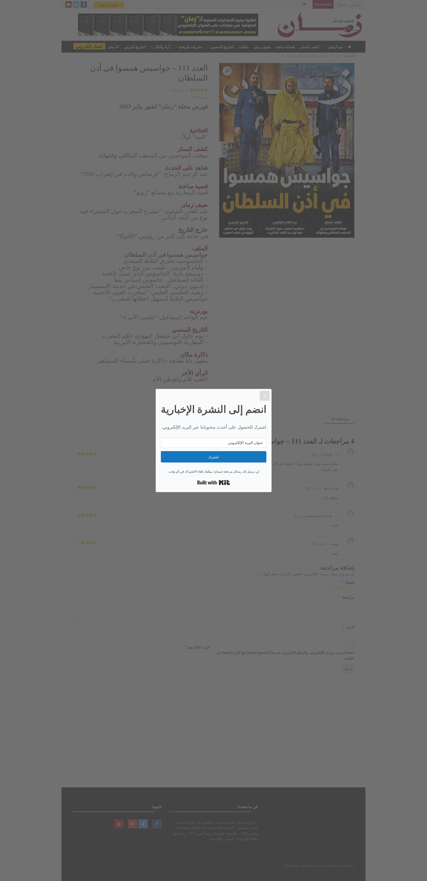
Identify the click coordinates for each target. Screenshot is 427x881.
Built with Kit (213, 482)
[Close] (265, 396)
